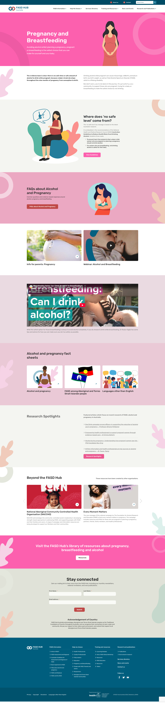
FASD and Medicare (56, 673)
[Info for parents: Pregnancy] (54, 245)
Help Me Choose (75, 8)
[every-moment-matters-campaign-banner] (111, 497)
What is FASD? (55, 651)
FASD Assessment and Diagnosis (60, 654)
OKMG (136, 694)
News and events (123, 663)
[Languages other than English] (120, 376)
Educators (76, 660)
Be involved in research (125, 654)
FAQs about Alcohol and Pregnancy (42, 206)
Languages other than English (57, 694)
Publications (122, 651)
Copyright (36, 694)
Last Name (88, 591)
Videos (98, 666)
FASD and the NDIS (56, 676)
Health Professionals (79, 651)
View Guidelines (92, 155)
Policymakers (77, 657)
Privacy (29, 694)
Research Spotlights (93, 456)
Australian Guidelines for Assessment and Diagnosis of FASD (59, 660)
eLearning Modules (102, 651)
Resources (82, 558)
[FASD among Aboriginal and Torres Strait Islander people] (82, 376)
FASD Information (59, 8)
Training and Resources (109, 8)
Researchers (77, 671)
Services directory (124, 659)
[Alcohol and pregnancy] (45, 376)
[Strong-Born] (54, 497)
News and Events (128, 8)
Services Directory (92, 8)
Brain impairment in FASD (58, 664)
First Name (53, 591)
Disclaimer (44, 694)
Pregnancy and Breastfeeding (82, 663)
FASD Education (101, 660)
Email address (54, 599)
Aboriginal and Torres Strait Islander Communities (81, 675)
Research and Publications (146, 8)
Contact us (121, 667)
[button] (24, 501)
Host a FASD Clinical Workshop (105, 654)
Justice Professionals (80, 654)
